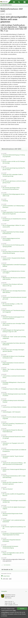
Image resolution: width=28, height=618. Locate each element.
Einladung (5, 200)
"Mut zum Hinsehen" (8, 489)
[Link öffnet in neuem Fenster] (4, 2)
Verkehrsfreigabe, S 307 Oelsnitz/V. (12, 412)
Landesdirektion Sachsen (7, 5)
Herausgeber (4, 591)
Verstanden (22, 608)
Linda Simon (6, 576)
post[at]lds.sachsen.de (13, 604)
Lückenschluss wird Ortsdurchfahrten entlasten (14, 407)
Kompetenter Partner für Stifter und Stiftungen (14, 389)
